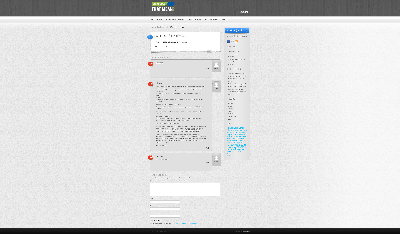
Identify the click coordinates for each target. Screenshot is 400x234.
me (235, 140)
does (228, 132)
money (228, 143)
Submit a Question (194, 20)
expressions (242, 134)
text (232, 150)
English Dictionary (211, 20)
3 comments (185, 42)
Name (152, 198)
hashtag (234, 138)
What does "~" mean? (241, 73)
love (233, 140)
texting (237, 150)
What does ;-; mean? (240, 84)
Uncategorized (162, 27)
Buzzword (233, 128)
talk (246, 147)
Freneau (229, 138)
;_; (227, 128)
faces (239, 136)
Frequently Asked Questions (175, 20)
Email (152, 206)
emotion (244, 132)
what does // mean (231, 153)
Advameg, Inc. (246, 231)
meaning (242, 140)
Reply (207, 69)
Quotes (229, 145)
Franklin (243, 136)
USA (229, 119)
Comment (153, 181)
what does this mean (241, 153)
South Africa (231, 114)
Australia (230, 103)
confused (236, 130)
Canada (230, 108)
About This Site (156, 20)
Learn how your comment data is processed (184, 223)
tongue (236, 152)
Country (230, 111)
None (232, 142)
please (235, 142)
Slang (242, 144)
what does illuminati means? (236, 54)
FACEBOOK (234, 136)
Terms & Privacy (154, 231)
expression (232, 134)
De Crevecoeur (243, 130)
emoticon (232, 132)
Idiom (242, 138)
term (229, 149)
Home (152, 27)
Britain (230, 106)
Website (152, 213)
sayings (234, 145)
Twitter (240, 152)
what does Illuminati (233, 51)
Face (228, 136)
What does (231, 56)
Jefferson (229, 140)
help (238, 138)
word (228, 155)
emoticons (238, 132)
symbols (238, 147)
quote (240, 142)
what (244, 152)
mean (237, 140)
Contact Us (224, 20)
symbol (230, 147)
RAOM (184, 36)
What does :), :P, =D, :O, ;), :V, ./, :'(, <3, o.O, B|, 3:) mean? (237, 78)
